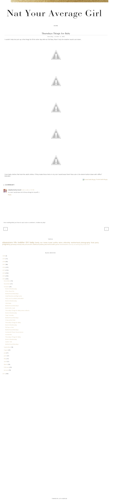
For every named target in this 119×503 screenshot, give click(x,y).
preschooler (28, 244)
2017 (4, 264)
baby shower (83, 244)
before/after (51, 244)
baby (32, 242)
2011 (4, 373)
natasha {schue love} (14, 190)
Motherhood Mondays (12, 293)
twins (61, 243)
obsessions (7, 242)
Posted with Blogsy (102, 179)
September (7, 347)
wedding (78, 244)
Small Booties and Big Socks (13, 296)
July (5, 353)
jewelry (42, 244)
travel (50, 243)
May (5, 358)
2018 (4, 261)
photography (85, 243)
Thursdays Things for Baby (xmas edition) (17, 310)
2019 (4, 259)
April (5, 361)
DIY (27, 242)
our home (44, 243)
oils (74, 244)
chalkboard (35, 244)
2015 (4, 270)
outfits (55, 243)
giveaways (14, 244)
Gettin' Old (8, 342)
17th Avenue (63, 498)
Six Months (8, 334)
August (6, 350)
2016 (4, 267)
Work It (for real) (10, 308)
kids (23, 244)
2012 (4, 279)
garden (58, 244)
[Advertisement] (9, 413)
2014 (4, 273)
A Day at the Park (10, 320)
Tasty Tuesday (9, 315)
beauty (19, 244)
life (15, 242)
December (7, 281)
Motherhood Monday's (12, 305)
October (6, 286)
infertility (66, 243)
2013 (4, 276)
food (92, 243)
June (5, 356)
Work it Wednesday (11, 289)
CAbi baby (8, 303)
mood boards (64, 244)
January (6, 370)
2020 (4, 256)
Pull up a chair (9, 327)
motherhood (75, 243)
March (6, 364)
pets (45, 244)
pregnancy (6, 244)
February (7, 367)
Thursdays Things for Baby (13, 322)
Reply (9, 195)
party (97, 243)
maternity (70, 244)
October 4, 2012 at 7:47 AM (27, 190)
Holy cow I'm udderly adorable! (14, 298)
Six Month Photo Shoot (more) (14, 332)
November (7, 284)
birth (88, 244)
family (37, 243)
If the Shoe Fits (9, 291)
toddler (21, 242)
